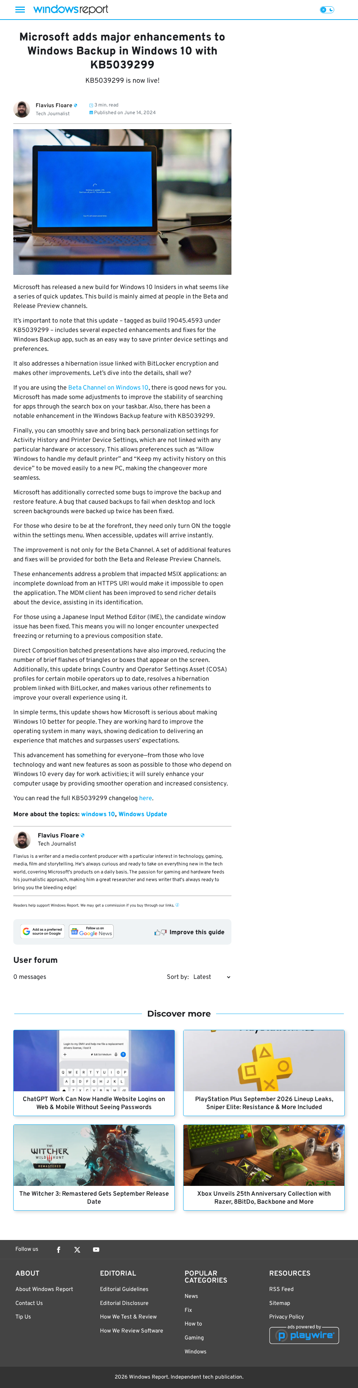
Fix (188, 1310)
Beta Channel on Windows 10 (108, 388)
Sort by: (178, 977)
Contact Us (29, 1303)
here (145, 799)
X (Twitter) (77, 1250)
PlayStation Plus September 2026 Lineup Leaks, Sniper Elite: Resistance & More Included (264, 1103)
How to (193, 1324)
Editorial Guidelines (124, 1289)
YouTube (96, 1250)
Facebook (58, 1250)
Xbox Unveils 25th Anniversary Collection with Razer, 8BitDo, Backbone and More (264, 1198)
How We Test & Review (128, 1317)
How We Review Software (131, 1331)
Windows (196, 1352)
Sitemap (279, 1303)
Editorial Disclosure (124, 1303)
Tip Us (23, 1317)
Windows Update (143, 815)
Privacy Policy (286, 1317)
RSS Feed (281, 1289)
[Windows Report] (70, 9)
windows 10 (98, 815)
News (191, 1296)
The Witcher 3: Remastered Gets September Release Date (94, 1198)
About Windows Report (44, 1289)
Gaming (194, 1338)
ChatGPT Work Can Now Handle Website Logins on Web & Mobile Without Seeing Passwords (94, 1103)
